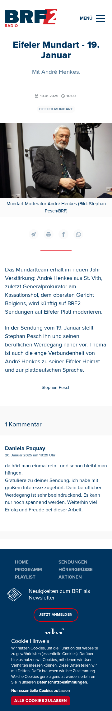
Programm (28, 569)
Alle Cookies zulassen (40, 700)
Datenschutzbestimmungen (62, 682)
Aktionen (70, 577)
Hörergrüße (75, 569)
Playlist (25, 577)
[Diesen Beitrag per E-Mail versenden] (34, 234)
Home (22, 562)
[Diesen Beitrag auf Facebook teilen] (63, 234)
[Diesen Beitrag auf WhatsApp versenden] (78, 234)
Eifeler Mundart (56, 109)
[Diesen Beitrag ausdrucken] (49, 234)
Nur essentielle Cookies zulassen (40, 690)
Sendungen (72, 562)
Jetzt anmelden (55, 614)
